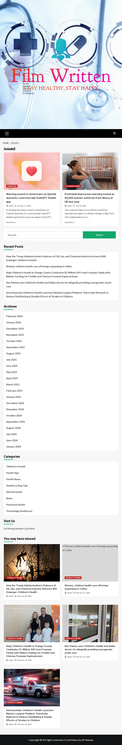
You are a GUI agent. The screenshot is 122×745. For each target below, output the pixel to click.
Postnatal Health (73, 186)
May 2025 (11, 372)
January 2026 (13, 322)
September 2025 (15, 347)
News (9, 498)
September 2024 (15, 421)
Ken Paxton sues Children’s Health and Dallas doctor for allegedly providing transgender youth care (58, 284)
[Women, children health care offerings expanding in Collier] (90, 563)
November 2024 (15, 409)
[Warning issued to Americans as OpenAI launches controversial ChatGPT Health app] (32, 171)
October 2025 (14, 341)
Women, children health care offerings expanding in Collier (39, 266)
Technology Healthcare (19, 511)
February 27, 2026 (82, 593)
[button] (7, 133)
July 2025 (11, 359)
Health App (12, 186)
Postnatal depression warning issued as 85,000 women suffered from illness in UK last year (89, 197)
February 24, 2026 (82, 657)
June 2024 (12, 440)
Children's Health (15, 466)
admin (11, 206)
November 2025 (15, 334)
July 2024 (11, 434)
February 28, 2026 (24, 596)
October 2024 (14, 415)
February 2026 (14, 316)
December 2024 (15, 403)
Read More (11, 222)
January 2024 (13, 446)
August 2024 (13, 427)
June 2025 (12, 365)
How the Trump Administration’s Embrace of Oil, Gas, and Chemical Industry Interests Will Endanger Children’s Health (56, 258)
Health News (13, 479)
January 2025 (13, 396)
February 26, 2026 (24, 660)
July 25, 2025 (80, 206)
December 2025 (15, 328)
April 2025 (12, 378)
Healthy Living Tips (17, 485)
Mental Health (14, 491)
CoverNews (71, 739)
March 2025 (13, 384)
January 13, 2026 (24, 206)
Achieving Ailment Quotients (19, 528)
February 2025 (14, 390)
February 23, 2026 (24, 724)
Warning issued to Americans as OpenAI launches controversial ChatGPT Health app (31, 197)
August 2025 (13, 353)
